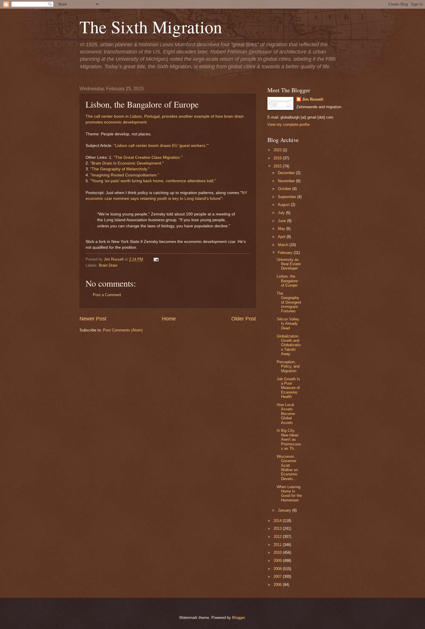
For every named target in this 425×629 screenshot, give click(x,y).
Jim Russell (312, 99)
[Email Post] (155, 259)
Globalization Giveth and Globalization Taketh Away (289, 345)
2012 (278, 536)
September (287, 197)
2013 (278, 528)
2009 (278, 560)
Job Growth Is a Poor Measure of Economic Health (288, 388)
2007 (278, 576)
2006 (278, 584)
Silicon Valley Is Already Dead (288, 323)
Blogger (238, 617)
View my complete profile (288, 124)
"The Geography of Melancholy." (119, 169)
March (283, 245)
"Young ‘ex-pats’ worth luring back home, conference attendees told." (153, 181)
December (287, 173)
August (284, 204)
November (287, 181)
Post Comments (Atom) (123, 330)
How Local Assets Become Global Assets (286, 414)
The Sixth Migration (151, 26)
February (286, 252)
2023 (278, 150)
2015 (278, 166)
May (282, 228)
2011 (278, 545)
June (282, 221)
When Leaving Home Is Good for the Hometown (289, 493)
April (282, 237)
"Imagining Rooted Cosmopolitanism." (124, 175)
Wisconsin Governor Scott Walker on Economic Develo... (287, 467)
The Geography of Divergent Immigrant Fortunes (289, 302)
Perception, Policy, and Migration (288, 366)
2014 (278, 521)
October (285, 189)
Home (169, 319)
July (282, 213)
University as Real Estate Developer (289, 264)
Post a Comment (107, 295)
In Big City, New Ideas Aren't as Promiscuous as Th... (289, 439)
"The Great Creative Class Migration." (148, 157)
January (285, 510)
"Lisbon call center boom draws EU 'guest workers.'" (161, 145)
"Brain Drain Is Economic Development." (127, 163)
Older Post (243, 319)
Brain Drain (108, 265)
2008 (278, 569)
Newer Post (93, 319)
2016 (278, 158)
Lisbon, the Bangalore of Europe (287, 280)
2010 (278, 552)
